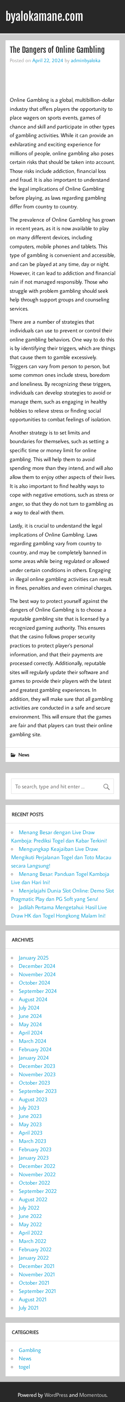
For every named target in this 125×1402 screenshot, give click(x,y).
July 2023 (29, 1107)
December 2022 (37, 1165)
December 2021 (37, 1265)
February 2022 (35, 1249)
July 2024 (29, 1007)
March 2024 (32, 1040)
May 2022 (30, 1224)
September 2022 (38, 1190)
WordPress (56, 1394)
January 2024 (34, 1057)
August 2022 (33, 1199)
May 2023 (30, 1124)
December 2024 (37, 965)
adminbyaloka (85, 60)
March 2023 (33, 1140)
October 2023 (34, 1082)
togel (24, 1366)
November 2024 (37, 974)
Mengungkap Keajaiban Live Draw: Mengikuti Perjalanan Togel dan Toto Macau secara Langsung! (61, 857)
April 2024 (30, 1032)
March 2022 (32, 1240)
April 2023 (31, 1132)
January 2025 (34, 957)
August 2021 (33, 1299)
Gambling (30, 1349)
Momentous (93, 1394)
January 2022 (34, 1257)
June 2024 (30, 1015)
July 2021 (29, 1307)
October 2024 (34, 982)
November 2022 (37, 1174)
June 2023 (30, 1115)
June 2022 (30, 1215)
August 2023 (33, 1099)
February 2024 (35, 1049)
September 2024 (38, 990)
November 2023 (37, 1074)
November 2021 (37, 1274)
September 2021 (37, 1290)
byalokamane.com (44, 17)
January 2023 (34, 1157)
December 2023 (37, 1065)
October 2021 (34, 1282)
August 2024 (33, 999)
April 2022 (30, 1232)
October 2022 (34, 1182)
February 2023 (35, 1149)
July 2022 (29, 1207)
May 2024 (30, 1024)
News (23, 754)
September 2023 (38, 1090)
